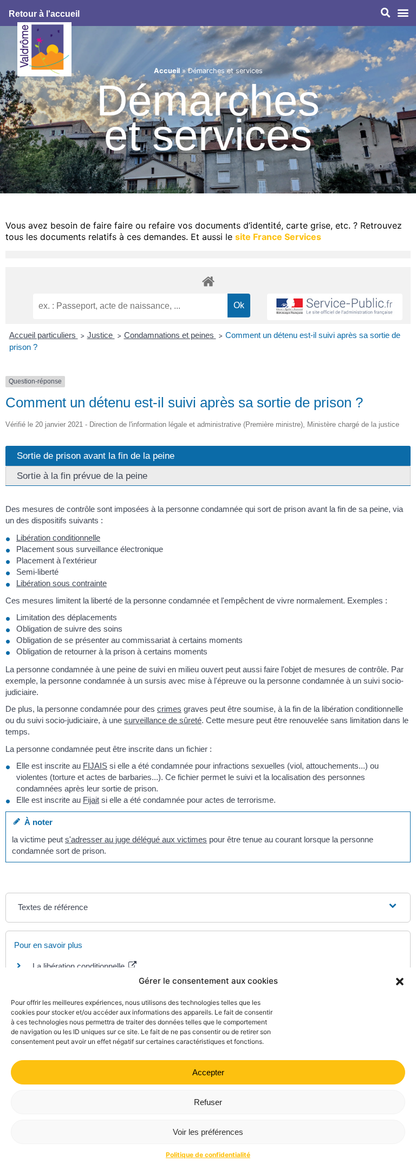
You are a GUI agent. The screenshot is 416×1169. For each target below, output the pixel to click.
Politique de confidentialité (208, 1155)
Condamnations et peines (170, 335)
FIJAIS (95, 765)
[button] (399, 981)
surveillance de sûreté (163, 720)
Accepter (208, 1072)
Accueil (167, 71)
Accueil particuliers (43, 335)
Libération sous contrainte (61, 583)
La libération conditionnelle (79, 966)
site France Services (278, 236)
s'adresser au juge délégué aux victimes (136, 839)
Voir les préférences (208, 1131)
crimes (169, 708)
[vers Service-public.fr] (334, 307)
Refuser (208, 1102)
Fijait (91, 799)
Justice (101, 335)
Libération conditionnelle (58, 537)
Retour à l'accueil (44, 13)
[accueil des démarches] (208, 281)
